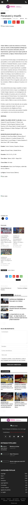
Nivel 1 (2, 476)
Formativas (3, 400)
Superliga (17, 400)
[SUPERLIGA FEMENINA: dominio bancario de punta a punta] (5, 308)
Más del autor (17, 295)
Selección (5, 500)
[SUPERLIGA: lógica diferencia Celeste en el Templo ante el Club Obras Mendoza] (21, 396)
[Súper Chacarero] (5, 456)
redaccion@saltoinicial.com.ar (17, 432)
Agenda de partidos (6, 490)
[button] (26, 2)
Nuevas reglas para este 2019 (17, 461)
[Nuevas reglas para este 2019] (5, 463)
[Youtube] (22, 436)
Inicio (2, 10)
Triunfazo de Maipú (22, 288)
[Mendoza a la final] (5, 448)
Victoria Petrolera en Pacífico (6, 289)
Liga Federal (23, 499)
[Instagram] (9, 436)
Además (23, 500)
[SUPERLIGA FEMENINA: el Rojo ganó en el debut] (5, 301)
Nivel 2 (2, 478)
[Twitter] (18, 436)
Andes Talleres (11, 270)
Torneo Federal (5, 487)
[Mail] (14, 436)
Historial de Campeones (14, 500)
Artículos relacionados (7, 295)
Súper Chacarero (14, 454)
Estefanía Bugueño (7, 18)
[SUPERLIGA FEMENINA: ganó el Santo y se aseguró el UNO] (6, 252)
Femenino (3, 13)
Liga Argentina (4, 483)
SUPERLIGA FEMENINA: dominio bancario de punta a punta (17, 308)
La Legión (3, 492)
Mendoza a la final (14, 446)
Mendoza (3, 499)
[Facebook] (5, 436)
